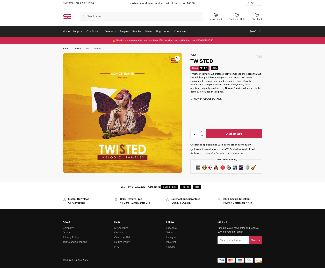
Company (68, 227)
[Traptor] (260, 57)
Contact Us (120, 232)
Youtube (170, 246)
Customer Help (237, 19)
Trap (86, 48)
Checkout (257, 19)
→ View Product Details (206, 99)
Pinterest (171, 241)
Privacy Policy (71, 237)
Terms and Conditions (75, 241)
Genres (77, 48)
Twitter (169, 232)
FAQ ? (117, 246)
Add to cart (234, 133)
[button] (256, 31)
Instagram (171, 237)
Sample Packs (169, 187)
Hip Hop (186, 187)
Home (66, 48)
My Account (216, 19)
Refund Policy (122, 241)
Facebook (171, 227)
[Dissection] (257, 57)
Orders (67, 232)
